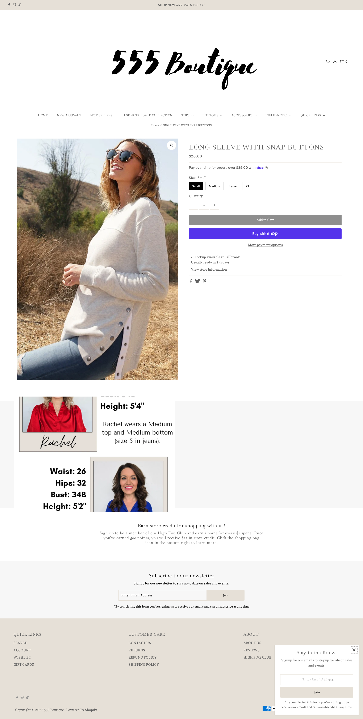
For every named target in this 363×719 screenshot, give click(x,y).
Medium (214, 186)
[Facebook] (9, 5)
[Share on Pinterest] (204, 282)
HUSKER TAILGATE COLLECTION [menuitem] (146, 115)
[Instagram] (14, 5)
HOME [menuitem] (43, 115)
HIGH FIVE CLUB (257, 657)
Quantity (196, 196)
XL (248, 186)
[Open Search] (328, 61)
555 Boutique (54, 710)
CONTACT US (140, 643)
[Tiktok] (19, 5)
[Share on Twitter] (198, 282)
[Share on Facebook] (191, 282)
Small (196, 186)
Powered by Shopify (81, 710)
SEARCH (20, 643)
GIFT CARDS (23, 665)
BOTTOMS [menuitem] (211, 115)
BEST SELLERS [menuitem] (101, 115)
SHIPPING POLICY (144, 665)
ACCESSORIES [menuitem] (242, 115)
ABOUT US (252, 643)
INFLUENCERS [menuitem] (277, 115)
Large (233, 186)
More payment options (265, 245)
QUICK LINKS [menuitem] (311, 115)
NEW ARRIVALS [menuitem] (69, 115)
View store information (209, 269)
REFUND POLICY (143, 657)
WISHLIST (22, 657)
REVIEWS (251, 650)
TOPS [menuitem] (186, 115)
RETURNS (137, 650)
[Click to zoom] (171, 145)
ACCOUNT (22, 650)
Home (155, 125)
